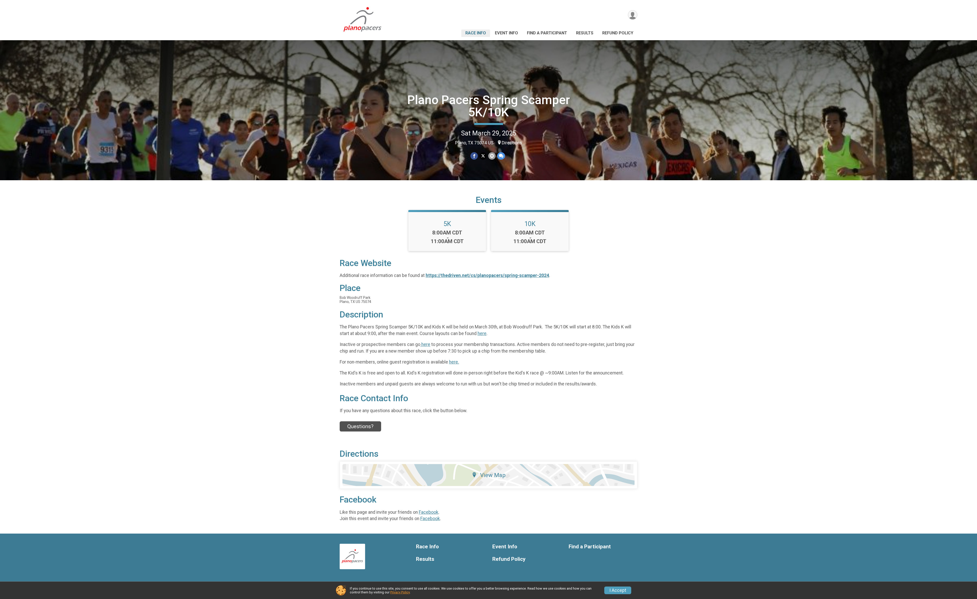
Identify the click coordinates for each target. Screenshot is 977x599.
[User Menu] (632, 15)
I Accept (617, 590)
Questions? (360, 426)
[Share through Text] (501, 156)
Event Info (506, 33)
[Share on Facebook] (474, 156)
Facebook (428, 512)
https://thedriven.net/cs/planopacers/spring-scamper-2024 (487, 275)
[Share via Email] (492, 156)
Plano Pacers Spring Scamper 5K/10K (488, 106)
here (482, 333)
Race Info (475, 33)
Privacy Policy (400, 592)
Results (584, 33)
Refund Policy (617, 33)
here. (454, 362)
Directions (512, 142)
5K (447, 224)
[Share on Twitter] (483, 156)
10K (530, 224)
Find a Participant (547, 33)
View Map (493, 475)
